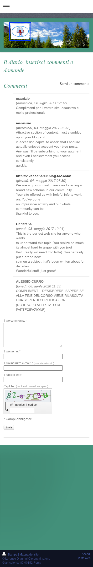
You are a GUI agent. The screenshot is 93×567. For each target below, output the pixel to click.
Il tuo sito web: (13, 375)
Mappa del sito (29, 554)
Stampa (12, 554)
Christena (24, 224)
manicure (23, 123)
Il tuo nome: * (12, 351)
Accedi (86, 554)
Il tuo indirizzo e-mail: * (29, 363)
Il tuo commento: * (15, 320)
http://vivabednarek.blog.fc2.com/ (43, 176)
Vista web (84, 558)
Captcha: (26, 386)
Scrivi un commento (74, 84)
